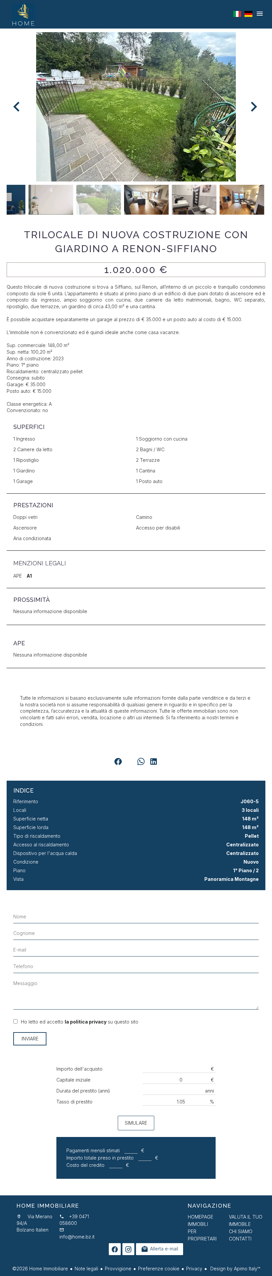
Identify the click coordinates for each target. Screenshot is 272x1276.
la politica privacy (85, 1022)
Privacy (194, 1268)
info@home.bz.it (77, 1237)
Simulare (136, 1123)
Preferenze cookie (158, 1268)
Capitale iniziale (73, 1080)
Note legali (86, 1268)
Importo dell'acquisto (79, 1069)
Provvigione (118, 1268)
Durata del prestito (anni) (83, 1091)
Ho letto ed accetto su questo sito (79, 1022)
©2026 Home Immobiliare (40, 1268)
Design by (234, 1268)
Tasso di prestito (74, 1101)
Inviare (30, 1038)
